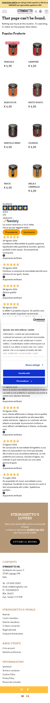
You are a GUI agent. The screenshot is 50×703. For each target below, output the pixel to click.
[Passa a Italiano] (27, 696)
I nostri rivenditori (10, 618)
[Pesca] (13, 171)
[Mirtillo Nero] (13, 130)
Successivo (29, 232)
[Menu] (6, 12)
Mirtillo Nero (12, 143)
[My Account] (40, 11)
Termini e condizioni (11, 670)
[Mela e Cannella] (37, 171)
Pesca (7, 184)
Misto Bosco (35, 102)
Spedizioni (7, 666)
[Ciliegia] (37, 130)
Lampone (33, 62)
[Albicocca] (13, 90)
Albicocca (10, 102)
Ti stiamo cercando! (11, 626)
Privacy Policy (8, 678)
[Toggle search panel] (36, 11)
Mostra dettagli (33, 365)
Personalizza (23, 381)
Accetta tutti (24, 373)
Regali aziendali (9, 630)
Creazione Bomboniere (13, 633)
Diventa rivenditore (11, 622)
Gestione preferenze (12, 652)
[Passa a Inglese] (22, 696)
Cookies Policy (9, 674)
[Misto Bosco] (37, 90)
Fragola (9, 62)
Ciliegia (33, 143)
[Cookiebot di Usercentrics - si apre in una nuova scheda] (34, 320)
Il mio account (9, 648)
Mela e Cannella (34, 185)
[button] (46, 11)
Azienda (6, 614)
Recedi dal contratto (12, 682)
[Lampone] (37, 49)
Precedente (11, 232)
